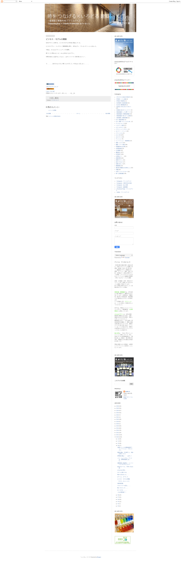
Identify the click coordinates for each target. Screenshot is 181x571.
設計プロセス (119, 162)
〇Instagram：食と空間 (122, 185)
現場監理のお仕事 (120, 146)
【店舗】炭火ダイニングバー (123, 110)
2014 (117, 428)
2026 (117, 406)
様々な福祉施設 (120, 173)
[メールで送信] (50, 98)
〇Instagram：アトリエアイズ (123, 181)
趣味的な (118, 152)
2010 (117, 437)
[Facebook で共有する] (56, 98)
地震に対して (119, 164)
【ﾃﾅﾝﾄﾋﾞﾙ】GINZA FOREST (123, 97)
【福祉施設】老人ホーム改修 (123, 115)
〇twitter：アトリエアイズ (122, 192)
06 (118, 499)
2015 (117, 426)
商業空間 (118, 158)
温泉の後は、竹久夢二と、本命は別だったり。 (125, 453)
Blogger (99, 557)
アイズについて (55, 100)
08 (118, 495)
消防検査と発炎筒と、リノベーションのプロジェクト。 (125, 463)
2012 (117, 432)
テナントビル (119, 133)
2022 (117, 415)
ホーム (78, 113)
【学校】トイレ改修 (121, 99)
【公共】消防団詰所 (121, 104)
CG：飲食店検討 (120, 119)
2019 (117, 421)
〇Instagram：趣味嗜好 (122, 187)
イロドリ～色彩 (120, 125)
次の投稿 (48, 113)
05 (118, 501)
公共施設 (118, 150)
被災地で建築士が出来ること (123, 167)
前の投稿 (108, 113)
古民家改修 (119, 148)
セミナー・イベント (121, 131)
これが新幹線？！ (121, 492)
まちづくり (119, 137)
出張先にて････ (120, 156)
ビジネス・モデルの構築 (123, 479)
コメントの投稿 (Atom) (54, 116)
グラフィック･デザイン (122, 129)
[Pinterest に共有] (58, 98)
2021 (117, 417)
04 (118, 503)
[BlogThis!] (52, 98)
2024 (117, 410)
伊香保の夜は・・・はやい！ (124, 456)
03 (118, 506)
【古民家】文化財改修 (121, 103)
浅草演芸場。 (120, 483)
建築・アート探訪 (120, 144)
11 (118, 441)
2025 (117, 408)
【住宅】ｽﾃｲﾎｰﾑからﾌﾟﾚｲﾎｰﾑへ (123, 106)
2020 (117, 419)
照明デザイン (119, 160)
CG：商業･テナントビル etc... (123, 121)
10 (118, 443)
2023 (117, 412)
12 (118, 439)
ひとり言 (118, 135)
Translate (127, 257)
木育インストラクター (121, 171)
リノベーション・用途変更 (123, 140)
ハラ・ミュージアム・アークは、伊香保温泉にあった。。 (124, 459)
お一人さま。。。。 (122, 490)
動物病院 (118, 165)
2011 (117, 434)
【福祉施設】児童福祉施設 (123, 114)
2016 (117, 423)
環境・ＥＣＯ (119, 142)
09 (118, 445)
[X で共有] (54, 98)
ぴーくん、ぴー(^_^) (122, 476)
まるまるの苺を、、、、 (123, 470)
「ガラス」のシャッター (123, 481)
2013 (117, 430)
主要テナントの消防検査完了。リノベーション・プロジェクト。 (125, 449)
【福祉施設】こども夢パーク (123, 112)
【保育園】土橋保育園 (121, 117)
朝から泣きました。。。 (123, 474)
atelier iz (127, 391)
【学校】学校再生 (120, 101)
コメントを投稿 (52, 110)
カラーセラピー (120, 127)
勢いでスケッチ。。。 (123, 488)
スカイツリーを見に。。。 (124, 485)
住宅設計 (118, 154)
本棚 (117, 169)
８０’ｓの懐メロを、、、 (123, 472)
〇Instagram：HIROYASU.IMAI (124, 183)
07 (118, 497)
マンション (119, 139)
